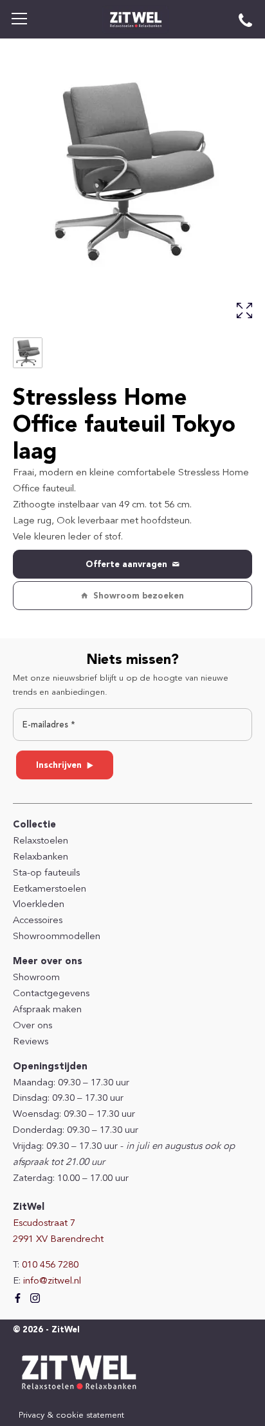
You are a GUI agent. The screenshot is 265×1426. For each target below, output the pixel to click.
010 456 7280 (50, 1265)
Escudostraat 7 (44, 1223)
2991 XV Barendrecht (58, 1239)
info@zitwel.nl (52, 1281)
